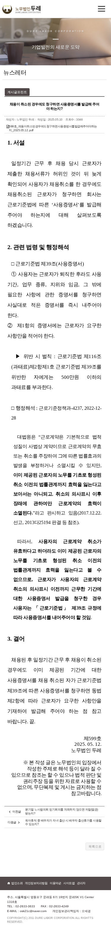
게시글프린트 (17, 92)
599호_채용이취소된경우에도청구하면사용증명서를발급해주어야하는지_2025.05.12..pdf (53, 128)
